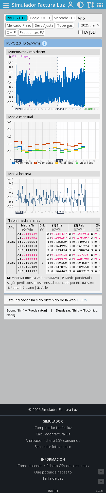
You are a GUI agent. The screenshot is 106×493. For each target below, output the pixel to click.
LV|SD (90, 32)
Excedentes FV (31, 32)
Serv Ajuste (44, 25)
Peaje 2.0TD (40, 17)
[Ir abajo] (101, 481)
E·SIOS (82, 299)
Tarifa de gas (53, 478)
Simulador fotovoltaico (53, 446)
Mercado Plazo (19, 25)
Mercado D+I (64, 17)
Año (81, 18)
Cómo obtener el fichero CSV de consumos (53, 465)
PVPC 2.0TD (16, 17)
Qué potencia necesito (53, 472)
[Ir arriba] (101, 471)
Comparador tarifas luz (53, 427)
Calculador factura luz (53, 434)
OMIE (11, 32)
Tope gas (65, 25)
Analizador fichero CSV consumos (53, 440)
